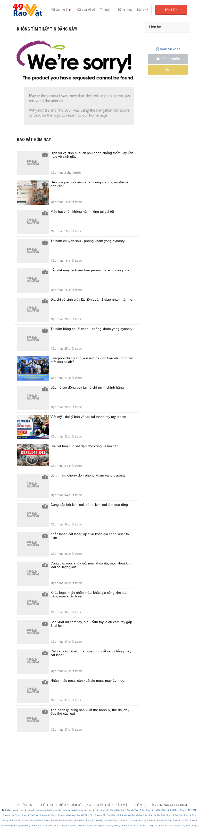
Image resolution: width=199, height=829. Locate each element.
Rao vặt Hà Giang (129, 820)
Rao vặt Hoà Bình (130, 825)
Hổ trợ (47, 805)
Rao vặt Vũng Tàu (85, 815)
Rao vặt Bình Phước (19, 820)
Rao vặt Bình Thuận (40, 820)
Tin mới (105, 9)
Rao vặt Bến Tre (175, 815)
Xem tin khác (170, 49)
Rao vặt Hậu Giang (111, 825)
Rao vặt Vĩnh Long (66, 815)
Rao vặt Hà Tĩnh (181, 820)
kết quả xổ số (102, 810)
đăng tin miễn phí (44, 810)
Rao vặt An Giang (48, 815)
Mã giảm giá (59, 9)
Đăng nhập (125, 9)
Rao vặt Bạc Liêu (139, 815)
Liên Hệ (141, 805)
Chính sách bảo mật (113, 805)
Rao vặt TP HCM (188, 810)
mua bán (57, 810)
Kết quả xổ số (86, 9)
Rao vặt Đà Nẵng (170, 810)
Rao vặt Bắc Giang (121, 815)
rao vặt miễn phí (27, 810)
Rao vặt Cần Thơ (30, 815)
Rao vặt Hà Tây (164, 820)
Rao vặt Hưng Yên (148, 825)
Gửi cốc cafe (25, 805)
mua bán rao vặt (86, 810)
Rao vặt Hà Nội (153, 810)
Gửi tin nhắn (170, 59)
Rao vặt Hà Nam (147, 820)
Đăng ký (142, 9)
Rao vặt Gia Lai (112, 820)
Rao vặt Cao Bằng (95, 820)
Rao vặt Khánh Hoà (167, 825)
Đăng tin (171, 9)
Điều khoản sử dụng (75, 805)
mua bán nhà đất (70, 810)
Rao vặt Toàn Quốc (135, 810)
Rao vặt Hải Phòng (12, 815)
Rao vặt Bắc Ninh (157, 815)
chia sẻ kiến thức (117, 810)
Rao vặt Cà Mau (77, 820)
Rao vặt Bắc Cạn (102, 815)
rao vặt (15, 810)
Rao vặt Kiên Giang (187, 825)
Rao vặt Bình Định (59, 820)
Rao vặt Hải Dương (91, 825)
